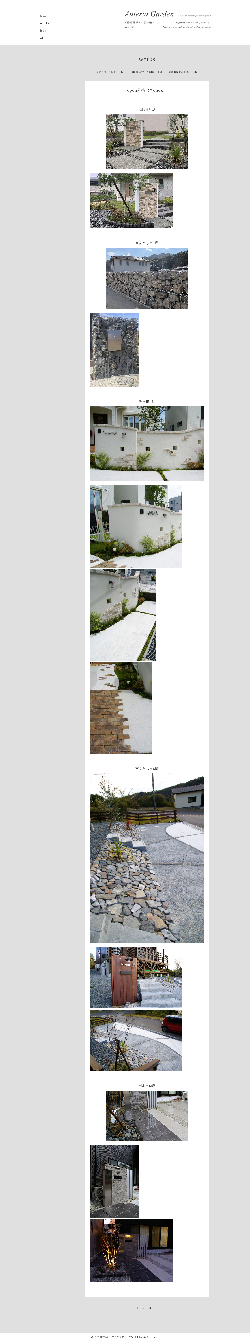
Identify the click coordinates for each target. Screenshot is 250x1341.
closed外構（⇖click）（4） (147, 71)
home (44, 16)
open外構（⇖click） (147, 90)
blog (43, 30)
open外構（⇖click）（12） (110, 71)
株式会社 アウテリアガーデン (116, 1337)
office (44, 38)
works (45, 23)
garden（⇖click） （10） (184, 71)
